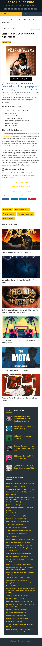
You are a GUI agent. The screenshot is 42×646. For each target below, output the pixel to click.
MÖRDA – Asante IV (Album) (15, 486)
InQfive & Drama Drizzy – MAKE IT (17, 618)
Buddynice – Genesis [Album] (16, 519)
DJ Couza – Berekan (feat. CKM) (16, 610)
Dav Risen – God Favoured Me (16, 613)
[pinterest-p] (19, 9)
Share (6, 199)
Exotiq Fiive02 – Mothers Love (16, 615)
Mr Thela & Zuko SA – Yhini (15, 599)
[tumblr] (29, 9)
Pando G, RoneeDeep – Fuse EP (16, 527)
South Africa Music (27, 214)
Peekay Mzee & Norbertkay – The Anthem (17, 252)
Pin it (32, 199)
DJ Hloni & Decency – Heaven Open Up (19, 601)
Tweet (15, 199)
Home (4, 20)
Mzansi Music (9, 214)
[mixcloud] (22, 9)
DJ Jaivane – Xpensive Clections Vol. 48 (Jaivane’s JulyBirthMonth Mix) (24, 418)
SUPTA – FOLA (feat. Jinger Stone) (17, 556)
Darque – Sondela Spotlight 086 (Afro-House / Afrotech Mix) (24, 448)
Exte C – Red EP (11, 513)
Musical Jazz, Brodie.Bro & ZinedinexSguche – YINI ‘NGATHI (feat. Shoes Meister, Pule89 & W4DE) (20, 590)
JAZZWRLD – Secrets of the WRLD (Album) (20, 483)
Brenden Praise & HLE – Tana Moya (15, 370)
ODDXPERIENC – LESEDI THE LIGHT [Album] (20, 489)
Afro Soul (11, 20)
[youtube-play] (9, 9)
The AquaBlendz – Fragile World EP (17, 533)
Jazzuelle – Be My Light (13, 505)
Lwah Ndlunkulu (7, 136)
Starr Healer (34, 134)
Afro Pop (20, 155)
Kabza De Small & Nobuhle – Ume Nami (19, 545)
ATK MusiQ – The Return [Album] (17, 596)
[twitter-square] (12, 9)
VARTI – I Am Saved (12, 536)
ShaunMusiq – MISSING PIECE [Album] (19, 530)
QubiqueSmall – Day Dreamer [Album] (19, 553)
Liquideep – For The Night (15, 621)
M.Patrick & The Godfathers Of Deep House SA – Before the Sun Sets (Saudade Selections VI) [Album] (20, 499)
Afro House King (21, 2)
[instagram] (15, 9)
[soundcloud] (25, 9)
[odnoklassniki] (35, 9)
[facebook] (5, 9)
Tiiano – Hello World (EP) (14, 525)
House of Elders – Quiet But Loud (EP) (18, 564)
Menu (5, 14)
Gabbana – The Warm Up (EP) (16, 516)
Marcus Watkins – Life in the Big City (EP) (20, 539)
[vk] (32, 9)
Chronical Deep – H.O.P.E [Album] (17, 522)
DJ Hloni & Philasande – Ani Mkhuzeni (18, 542)
